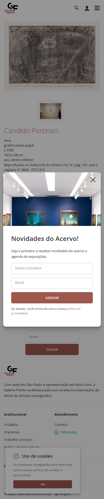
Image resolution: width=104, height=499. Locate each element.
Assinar (52, 297)
